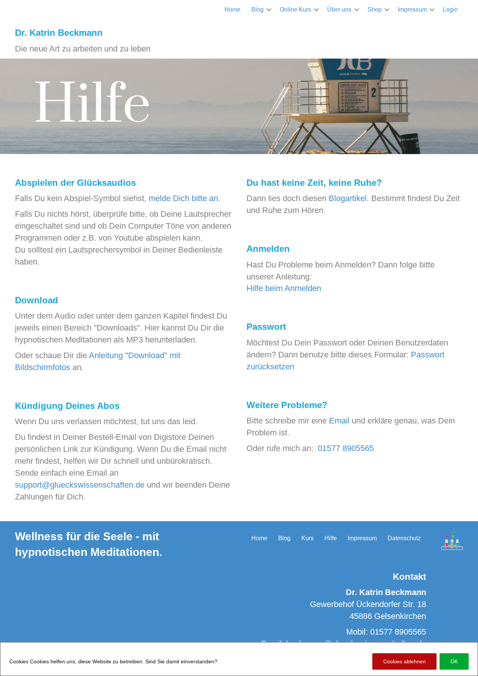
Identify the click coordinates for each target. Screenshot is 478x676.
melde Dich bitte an (183, 198)
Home (232, 9)
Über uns (339, 9)
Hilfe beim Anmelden (283, 288)
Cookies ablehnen (404, 661)
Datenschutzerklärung (247, 661)
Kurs (307, 538)
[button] (269, 9)
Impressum (412, 9)
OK (454, 661)
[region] (239, 659)
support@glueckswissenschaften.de (80, 484)
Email (339, 420)
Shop (374, 9)
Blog (257, 9)
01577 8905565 (346, 448)
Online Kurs (295, 9)
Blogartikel (348, 198)
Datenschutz (404, 538)
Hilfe (331, 538)
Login (450, 9)
